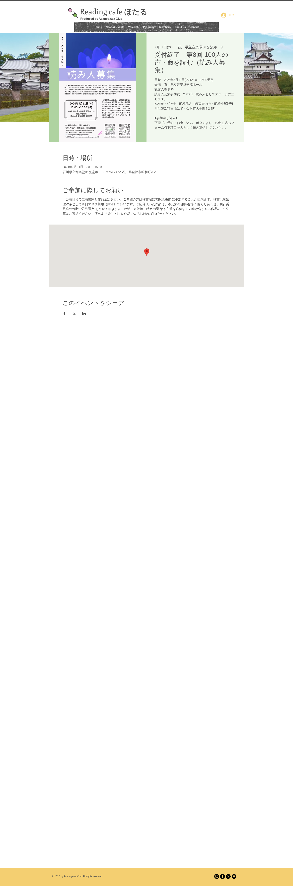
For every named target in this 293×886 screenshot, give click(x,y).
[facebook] (222, 876)
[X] (228, 876)
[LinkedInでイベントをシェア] (84, 313)
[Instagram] (216, 876)
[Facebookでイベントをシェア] (64, 313)
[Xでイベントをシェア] (74, 313)
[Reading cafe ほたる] (234, 876)
